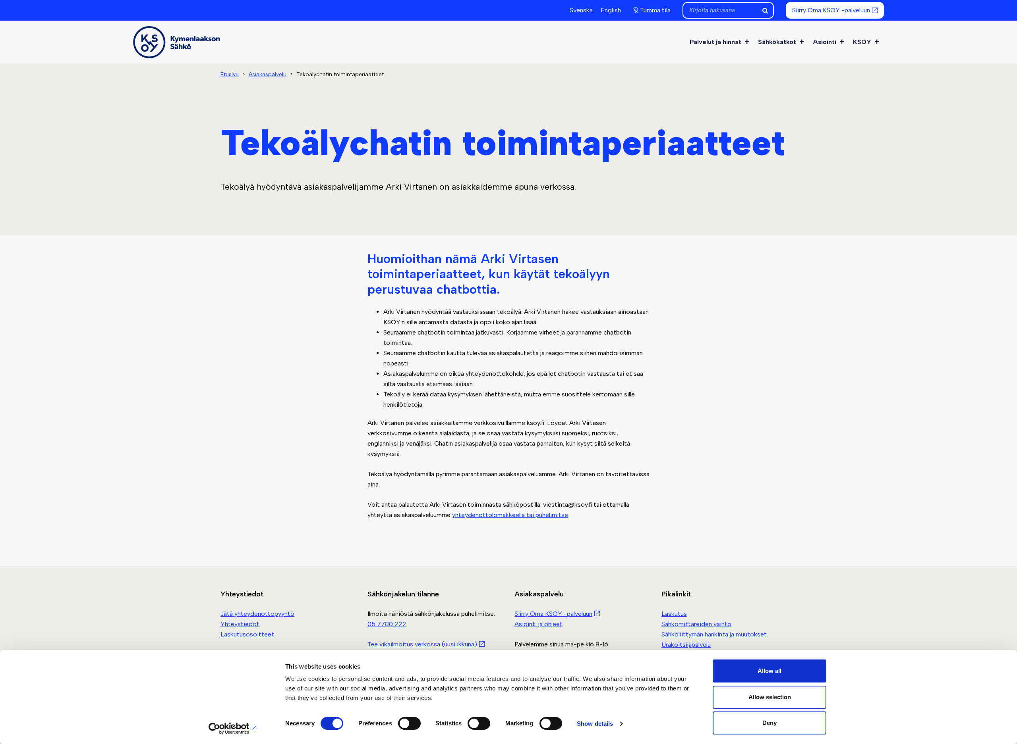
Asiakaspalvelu (267, 74)
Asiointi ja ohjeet (538, 624)
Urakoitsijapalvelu (686, 644)
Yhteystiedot (239, 624)
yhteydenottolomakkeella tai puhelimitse (510, 515)
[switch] (409, 723)
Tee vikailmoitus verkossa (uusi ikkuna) (422, 644)
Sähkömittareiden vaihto (696, 624)
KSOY (862, 42)
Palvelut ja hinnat (715, 42)
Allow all (769, 670)
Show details (595, 723)
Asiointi (824, 42)
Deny (769, 722)
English (611, 10)
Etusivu (229, 74)
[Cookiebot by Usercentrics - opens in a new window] (232, 728)
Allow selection (769, 697)
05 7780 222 (386, 624)
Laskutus (674, 613)
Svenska (581, 10)
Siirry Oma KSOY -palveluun (831, 10)
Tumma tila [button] (655, 10)
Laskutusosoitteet (247, 634)
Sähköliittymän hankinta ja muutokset (714, 634)
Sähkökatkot (777, 42)
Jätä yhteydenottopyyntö (257, 613)
